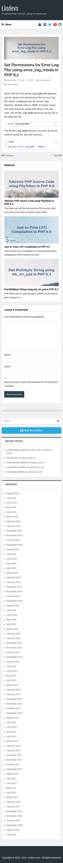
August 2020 (12, 830)
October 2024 (13, 596)
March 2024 (12, 629)
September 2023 (14, 657)
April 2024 (11, 624)
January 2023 (13, 694)
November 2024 (14, 591)
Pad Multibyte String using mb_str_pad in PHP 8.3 (31, 289)
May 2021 (11, 788)
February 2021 (13, 802)
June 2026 (11, 502)
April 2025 (11, 568)
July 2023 (11, 666)
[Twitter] (50, 25)
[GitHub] (59, 25)
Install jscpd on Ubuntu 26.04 (21, 458)
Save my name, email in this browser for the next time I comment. (31, 384)
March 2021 (12, 797)
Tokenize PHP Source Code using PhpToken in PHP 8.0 (29, 202)
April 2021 (11, 792)
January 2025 (13, 582)
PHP (32, 80)
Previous (8, 155)
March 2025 (12, 573)
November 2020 (14, 816)
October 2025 (13, 540)
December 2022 (14, 699)
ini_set (28, 134)
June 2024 (11, 615)
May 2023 (11, 675)
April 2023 (11, 680)
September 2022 (14, 713)
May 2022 (11, 731)
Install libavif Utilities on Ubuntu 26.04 (25, 467)
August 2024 (12, 605)
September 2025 (14, 544)
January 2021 (13, 806)
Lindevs (10, 8)
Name (8, 355)
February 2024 (13, 633)
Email (7, 366)
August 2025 (12, 549)
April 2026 (11, 512)
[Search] (58, 421)
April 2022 (11, 736)
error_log (42, 101)
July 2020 (11, 834)
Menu (8, 24)
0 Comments (44, 80)
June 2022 (11, 727)
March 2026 (12, 516)
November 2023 (14, 647)
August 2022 (12, 717)
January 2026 (13, 526)
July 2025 (11, 554)
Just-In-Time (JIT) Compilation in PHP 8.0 (27, 246)
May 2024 (11, 619)
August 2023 (12, 661)
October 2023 (13, 652)
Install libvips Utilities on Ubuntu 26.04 (25, 462)
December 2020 (14, 811)
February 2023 (13, 689)
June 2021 (11, 783)
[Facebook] (45, 25)
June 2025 (11, 558)
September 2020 (14, 825)
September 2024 (14, 601)
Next (56, 155)
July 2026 (11, 498)
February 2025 (13, 577)
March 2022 (12, 741)
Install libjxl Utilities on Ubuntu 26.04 (24, 472)
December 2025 (14, 530)
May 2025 (11, 563)
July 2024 (11, 610)
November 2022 (14, 703)
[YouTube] (55, 25)
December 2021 (14, 755)
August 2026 (12, 493)
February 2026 (13, 521)
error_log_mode (34, 93)
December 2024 (14, 587)
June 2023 (11, 671)
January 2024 (13, 638)
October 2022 (13, 708)
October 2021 (13, 764)
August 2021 (12, 774)
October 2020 (13, 820)
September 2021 (14, 769)
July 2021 (11, 778)
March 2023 (12, 685)
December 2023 (14, 643)
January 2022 (13, 750)
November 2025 (14, 535)
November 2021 (14, 760)
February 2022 (13, 746)
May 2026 (11, 507)
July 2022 (11, 722)
